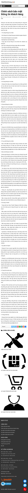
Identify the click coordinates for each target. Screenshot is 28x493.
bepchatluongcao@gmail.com (8, 149)
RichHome (24, 51)
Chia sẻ (3, 326)
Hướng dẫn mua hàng (5, 439)
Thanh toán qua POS (5, 443)
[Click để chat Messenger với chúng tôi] (25, 481)
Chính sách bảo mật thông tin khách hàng (10, 428)
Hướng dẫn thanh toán (6, 441)
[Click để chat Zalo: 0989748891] (25, 485)
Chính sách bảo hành (6, 349)
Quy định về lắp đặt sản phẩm (8, 412)
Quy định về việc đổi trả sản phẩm (9, 370)
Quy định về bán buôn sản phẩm (8, 391)
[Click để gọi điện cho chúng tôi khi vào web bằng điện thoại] (25, 489)
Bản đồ (2, 445)
